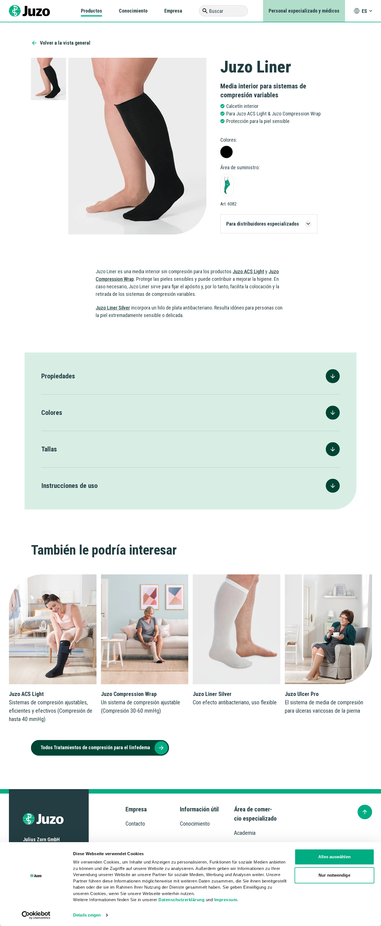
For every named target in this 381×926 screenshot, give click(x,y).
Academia (244, 833)
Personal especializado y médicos (304, 11)
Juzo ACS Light (248, 271)
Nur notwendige (334, 875)
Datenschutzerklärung (181, 899)
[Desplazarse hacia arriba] (365, 812)
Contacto (135, 823)
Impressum (225, 899)
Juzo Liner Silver (113, 308)
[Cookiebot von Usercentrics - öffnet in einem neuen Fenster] (36, 915)
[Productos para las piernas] (227, 185)
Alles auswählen (334, 856)
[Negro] (226, 152)
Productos (91, 11)
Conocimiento (133, 11)
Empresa (173, 11)
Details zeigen (87, 915)
